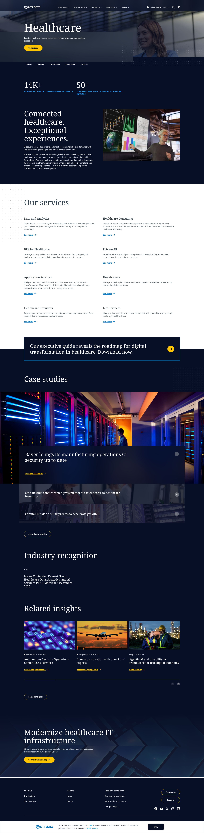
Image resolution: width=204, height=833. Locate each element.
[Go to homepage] (32, 7)
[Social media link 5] (178, 808)
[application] (102, 827)
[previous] (172, 684)
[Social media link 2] (161, 808)
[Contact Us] (179, 7)
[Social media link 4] (172, 808)
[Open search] (173, 7)
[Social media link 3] (167, 808)
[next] (178, 684)
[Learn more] (102, 348)
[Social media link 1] (155, 808)
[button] (64, 7)
